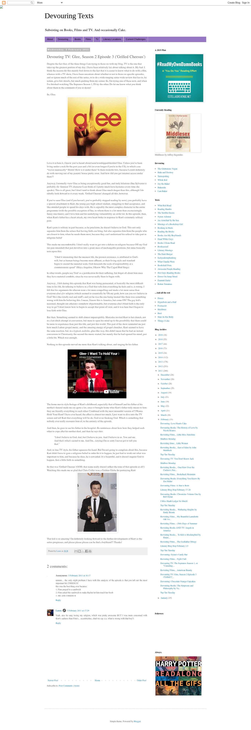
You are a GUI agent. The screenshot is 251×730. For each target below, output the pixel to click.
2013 (160, 361)
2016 (160, 348)
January (164, 597)
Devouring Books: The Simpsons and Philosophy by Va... (176, 587)
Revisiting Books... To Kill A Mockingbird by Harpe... (180, 536)
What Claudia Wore (166, 261)
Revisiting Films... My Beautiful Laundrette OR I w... (179, 517)
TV (97, 39)
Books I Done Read (166, 242)
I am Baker (162, 191)
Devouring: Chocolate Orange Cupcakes (178, 581)
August (164, 392)
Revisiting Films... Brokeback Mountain (177, 474)
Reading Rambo (165, 209)
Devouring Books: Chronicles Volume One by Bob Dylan (180, 495)
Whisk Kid (162, 179)
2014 (160, 357)
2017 (160, 343)
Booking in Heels (165, 227)
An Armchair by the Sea (168, 220)
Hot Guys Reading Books (169, 272)
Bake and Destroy (165, 172)
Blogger (137, 721)
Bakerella (162, 187)
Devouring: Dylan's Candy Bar (173, 554)
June (163, 401)
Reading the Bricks (166, 231)
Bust (160, 313)
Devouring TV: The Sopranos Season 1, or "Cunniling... (179, 564)
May (163, 405)
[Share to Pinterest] (90, 551)
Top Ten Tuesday (167, 454)
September (166, 388)
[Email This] (76, 551)
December (165, 374)
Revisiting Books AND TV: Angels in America (177, 529)
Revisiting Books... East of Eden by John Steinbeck (178, 448)
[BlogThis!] (79, 551)
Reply (58, 600)
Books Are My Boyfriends (169, 235)
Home (97, 680)
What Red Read (164, 205)
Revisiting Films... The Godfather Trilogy (178, 541)
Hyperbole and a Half (167, 301)
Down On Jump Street (167, 276)
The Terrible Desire (166, 212)
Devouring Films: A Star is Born (174, 485)
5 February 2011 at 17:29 (78, 610)
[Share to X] (83, 551)
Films (88, 39)
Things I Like (163, 320)
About (50, 39)
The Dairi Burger (165, 254)
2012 (160, 366)
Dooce (160, 298)
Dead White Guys (165, 238)
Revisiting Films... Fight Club (173, 558)
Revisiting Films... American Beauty (176, 570)
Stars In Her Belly (165, 316)
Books (78, 39)
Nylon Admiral (164, 216)
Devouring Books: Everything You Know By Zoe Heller (180, 479)
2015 (160, 352)
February (165, 419)
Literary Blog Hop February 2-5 (174, 545)
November (166, 379)
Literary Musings (165, 250)
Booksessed (163, 246)
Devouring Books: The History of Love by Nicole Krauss (179, 429)
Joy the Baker (164, 183)
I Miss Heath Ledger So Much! (174, 501)
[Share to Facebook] (86, 551)
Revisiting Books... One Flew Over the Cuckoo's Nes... (177, 468)
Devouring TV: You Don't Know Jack (177, 458)
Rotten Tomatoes (165, 283)
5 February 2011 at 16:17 (79, 575)
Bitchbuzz (162, 309)
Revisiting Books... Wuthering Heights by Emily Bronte (178, 510)
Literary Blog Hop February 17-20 (175, 489)
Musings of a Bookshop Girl (170, 224)
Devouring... (64, 39)
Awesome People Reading (169, 268)
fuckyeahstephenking (167, 257)
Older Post (141, 680)
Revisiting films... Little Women (174, 443)
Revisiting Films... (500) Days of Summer (178, 523)
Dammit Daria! (164, 280)
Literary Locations (112, 39)
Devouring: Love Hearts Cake (173, 423)
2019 (160, 334)
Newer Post (53, 680)
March (164, 414)
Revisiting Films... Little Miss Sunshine (177, 434)
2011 (160, 370)
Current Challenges (136, 39)
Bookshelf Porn (164, 265)
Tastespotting (163, 176)
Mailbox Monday (168, 438)
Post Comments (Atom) (69, 685)
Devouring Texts (69, 16)
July (163, 396)
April (163, 410)
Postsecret (162, 305)
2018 (160, 339)
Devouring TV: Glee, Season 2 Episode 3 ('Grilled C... (178, 575)
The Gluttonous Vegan (167, 168)
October (164, 383)
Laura (59, 610)
